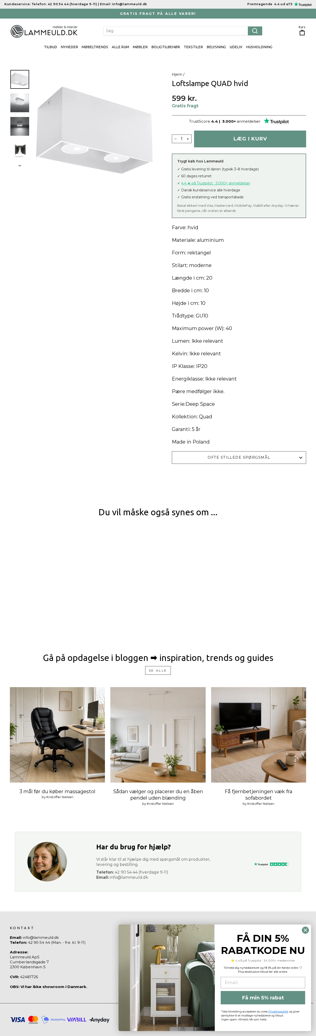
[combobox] (182, 30)
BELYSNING (216, 47)
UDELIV (236, 47)
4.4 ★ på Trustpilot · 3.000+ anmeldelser (215, 183)
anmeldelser (249, 121)
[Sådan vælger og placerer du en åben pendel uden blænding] (157, 734)
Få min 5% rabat (263, 998)
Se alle (158, 670)
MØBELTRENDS (95, 47)
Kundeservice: (17, 4)
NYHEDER (69, 47)
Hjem (177, 74)
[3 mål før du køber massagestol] (57, 734)
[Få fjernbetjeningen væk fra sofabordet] (258, 734)
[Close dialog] (305, 930)
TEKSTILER (193, 47)
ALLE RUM (120, 47)
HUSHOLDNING (259, 47)
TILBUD (50, 47)
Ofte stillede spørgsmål (239, 457)
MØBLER (140, 47)
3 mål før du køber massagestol (57, 791)
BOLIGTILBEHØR (165, 47)
